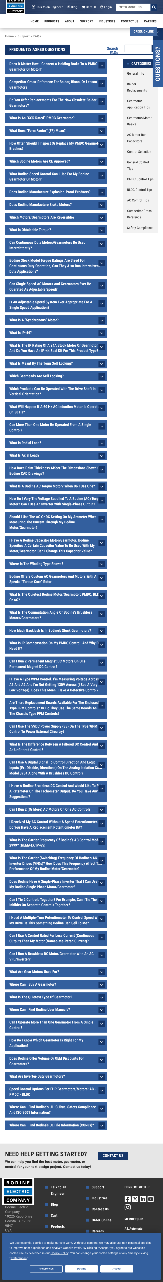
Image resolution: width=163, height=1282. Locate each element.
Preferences (46, 1268)
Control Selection (139, 152)
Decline (81, 1268)
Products (51, 21)
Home (35, 21)
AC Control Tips (138, 200)
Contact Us (129, 21)
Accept (116, 1268)
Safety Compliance (140, 228)
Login (107, 7)
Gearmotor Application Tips (138, 104)
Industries (107, 21)
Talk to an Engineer (49, 7)
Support (86, 21)
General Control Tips (138, 165)
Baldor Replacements (137, 87)
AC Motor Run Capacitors (136, 138)
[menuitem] (34, 21)
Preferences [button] (19, 1258)
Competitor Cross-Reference (140, 214)
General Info (135, 73)
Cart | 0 (90, 7)
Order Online (143, 31)
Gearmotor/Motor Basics (139, 121)
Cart (54, 1216)
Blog (73, 7)
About (69, 21)
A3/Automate (134, 1229)
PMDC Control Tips (140, 179)
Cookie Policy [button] (59, 1253)
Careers (150, 21)
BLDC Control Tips (140, 190)
